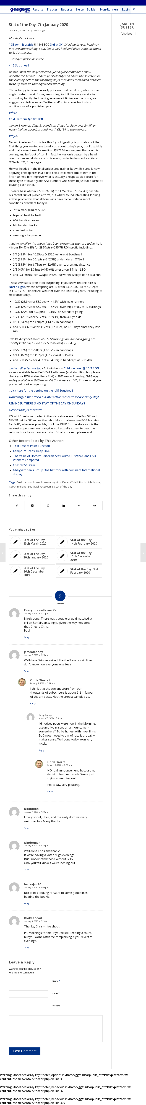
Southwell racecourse (40, 486)
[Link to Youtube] (94, 505)
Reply (26, 637)
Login (126, 9)
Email (56, 993)
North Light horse (89, 482)
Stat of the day (63, 486)
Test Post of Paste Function (31, 446)
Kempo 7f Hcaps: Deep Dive (31, 451)
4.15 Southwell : (19, 65)
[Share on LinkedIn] (63, 505)
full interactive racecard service (62, 397)
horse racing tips (51, 482)
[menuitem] (21, 10)
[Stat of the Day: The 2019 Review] (3, 552)
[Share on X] (32, 505)
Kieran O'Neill (70, 482)
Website (56, 1005)
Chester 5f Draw (24, 465)
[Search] (134, 10)
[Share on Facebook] (17, 505)
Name (56, 980)
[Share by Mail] (79, 505)
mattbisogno (39, 30)
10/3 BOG (37, 119)
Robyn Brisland (18, 486)
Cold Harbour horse (28, 482)
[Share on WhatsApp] (48, 505)
